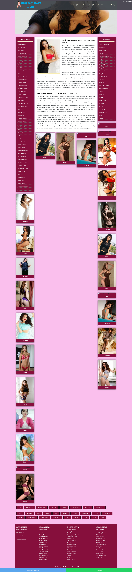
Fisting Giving (103, 112)
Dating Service (31, 517)
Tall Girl (101, 79)
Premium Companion (104, 71)
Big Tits (65, 513)
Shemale (29, 513)
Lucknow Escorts (22, 71)
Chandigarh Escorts (23, 97)
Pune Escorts (21, 100)
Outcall (101, 118)
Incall (100, 115)
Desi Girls (102, 94)
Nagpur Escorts (22, 144)
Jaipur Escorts (21, 124)
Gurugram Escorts (22, 79)
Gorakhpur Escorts (22, 65)
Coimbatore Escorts (23, 127)
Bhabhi (101, 97)
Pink (56, 513)
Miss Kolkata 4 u (67, 567)
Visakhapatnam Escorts (23, 103)
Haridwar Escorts (22, 162)
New (103, 517)
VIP (20, 507)
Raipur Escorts (21, 171)
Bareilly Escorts (22, 53)
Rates (90, 5)
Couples (64, 507)
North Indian (102, 100)
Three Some (107, 513)
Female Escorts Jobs (103, 5)
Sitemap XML (75, 567)
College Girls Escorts (21, 529)
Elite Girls (102, 47)
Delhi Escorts (21, 47)
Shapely (76, 517)
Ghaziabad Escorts (22, 76)
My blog (113, 5)
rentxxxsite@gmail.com (33, 570)
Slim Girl (101, 82)
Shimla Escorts (21, 180)
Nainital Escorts (22, 156)
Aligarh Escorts (22, 62)
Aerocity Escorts (22, 82)
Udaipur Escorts (22, 133)
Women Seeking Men (104, 44)
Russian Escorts (20, 532)
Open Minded (41, 507)
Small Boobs (56, 517)
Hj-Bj (67, 517)
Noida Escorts (21, 73)
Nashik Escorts (21, 147)
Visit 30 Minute (103, 76)
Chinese (96, 513)
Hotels (95, 5)
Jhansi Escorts (21, 68)
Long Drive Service (104, 85)
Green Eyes (85, 513)
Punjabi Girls (102, 62)
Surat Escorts (21, 109)
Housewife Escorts (21, 535)
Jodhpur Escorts (22, 136)
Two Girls (53, 507)
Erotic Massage (75, 507)
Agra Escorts (21, 50)
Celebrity (101, 106)
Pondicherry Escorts (23, 150)
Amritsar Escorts (22, 121)
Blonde (47, 513)
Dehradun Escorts (22, 153)
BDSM (20, 517)
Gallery (85, 5)
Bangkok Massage (103, 65)
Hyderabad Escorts (22, 88)
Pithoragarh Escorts (23, 168)
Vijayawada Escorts (23, 186)
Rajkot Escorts (21, 177)
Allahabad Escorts (22, 59)
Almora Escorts (22, 165)
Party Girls (102, 68)
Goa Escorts (21, 115)
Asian (20, 513)
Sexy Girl (101, 73)
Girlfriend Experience (105, 56)
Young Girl (102, 109)
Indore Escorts (21, 141)
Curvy (94, 517)
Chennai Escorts (22, 94)
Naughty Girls (99, 507)
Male (38, 513)
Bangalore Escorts (22, 85)
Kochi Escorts (21, 138)
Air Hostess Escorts (21, 539)
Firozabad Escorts (22, 56)
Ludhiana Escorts (22, 118)
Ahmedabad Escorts (23, 106)
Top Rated (87, 507)
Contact (79, 5)
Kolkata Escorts (22, 91)
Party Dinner (44, 517)
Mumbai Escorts (22, 44)
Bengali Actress (103, 59)
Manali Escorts (21, 183)
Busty (85, 517)
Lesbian (75, 513)
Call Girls (101, 53)
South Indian (102, 50)
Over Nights (29, 507)
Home (74, 5)
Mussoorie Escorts (22, 159)
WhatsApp (99, 570)
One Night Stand (103, 88)
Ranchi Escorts (21, 189)
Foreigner (101, 103)
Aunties (101, 91)
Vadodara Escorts (22, 112)
